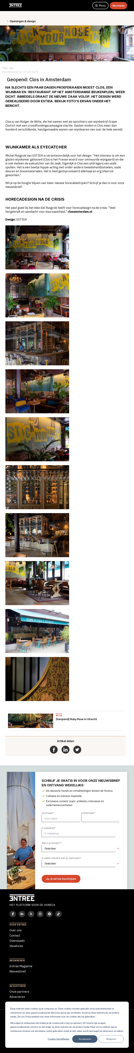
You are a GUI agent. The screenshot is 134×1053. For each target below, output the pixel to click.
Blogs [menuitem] (13, 951)
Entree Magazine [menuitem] (20, 966)
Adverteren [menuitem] (17, 997)
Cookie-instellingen (58, 1039)
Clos (100, 87)
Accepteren (85, 1039)
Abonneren (118, 5)
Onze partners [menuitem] (19, 991)
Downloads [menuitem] (17, 941)
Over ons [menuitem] (15, 930)
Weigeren (111, 1039)
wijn (11, 67)
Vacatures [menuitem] (16, 946)
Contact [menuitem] (14, 935)
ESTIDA (47, 101)
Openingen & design (23, 21)
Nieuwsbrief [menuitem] (17, 971)
